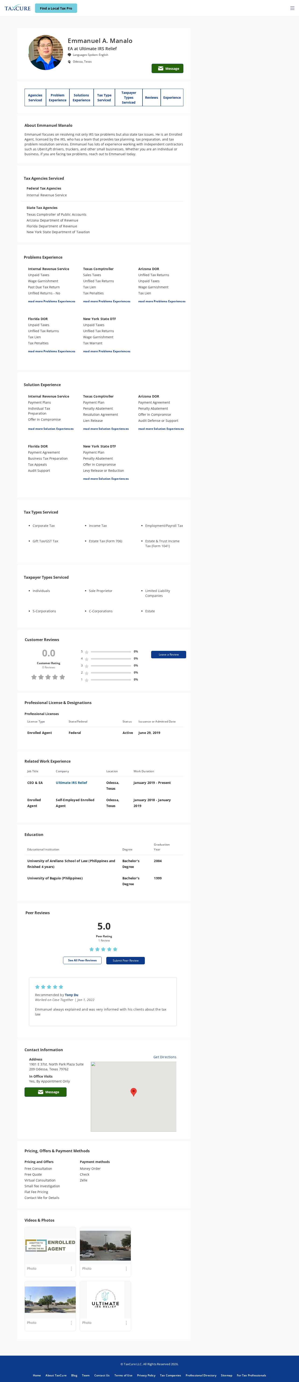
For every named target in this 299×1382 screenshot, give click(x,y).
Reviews (151, 97)
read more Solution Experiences (51, 429)
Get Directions (164, 1057)
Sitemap (226, 1375)
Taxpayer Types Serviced (128, 97)
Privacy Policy (146, 1375)
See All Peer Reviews (82, 960)
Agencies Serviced (35, 97)
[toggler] (292, 8)
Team (86, 1375)
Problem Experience (57, 97)
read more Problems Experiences (51, 301)
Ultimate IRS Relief (71, 782)
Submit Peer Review (126, 960)
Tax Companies (170, 1375)
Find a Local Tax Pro (56, 8)
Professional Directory (201, 1375)
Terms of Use (123, 1375)
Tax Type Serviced (104, 97)
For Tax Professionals (251, 1375)
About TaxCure (56, 1375)
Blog (74, 1375)
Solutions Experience (81, 97)
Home (37, 1375)
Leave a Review (169, 654)
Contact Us (102, 1375)
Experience (172, 97)
